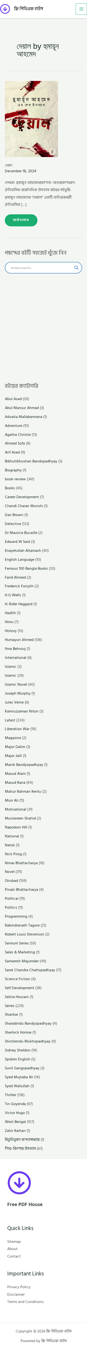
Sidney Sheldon (17, 1050)
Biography (13, 470)
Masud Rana (15, 782)
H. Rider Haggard (18, 604)
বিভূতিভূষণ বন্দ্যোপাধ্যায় (22, 1139)
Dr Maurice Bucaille (21, 533)
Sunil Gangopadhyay (22, 1068)
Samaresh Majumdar (22, 961)
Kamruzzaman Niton (21, 711)
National (12, 836)
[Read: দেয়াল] (31, 119)
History (11, 631)
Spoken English (17, 1059)
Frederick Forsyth (19, 586)
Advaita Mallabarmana (23, 417)
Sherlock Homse (18, 1032)
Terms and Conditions (25, 1302)
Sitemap (14, 1241)
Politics (11, 907)
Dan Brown (14, 515)
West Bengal (15, 1122)
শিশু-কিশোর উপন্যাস (20, 1148)
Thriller (10, 1095)
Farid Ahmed (15, 577)
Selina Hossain (17, 997)
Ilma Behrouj (15, 649)
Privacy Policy (18, 1287)
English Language (19, 559)
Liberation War (17, 729)
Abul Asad (13, 399)
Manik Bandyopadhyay (24, 765)
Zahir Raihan (15, 1131)
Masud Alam (15, 773)
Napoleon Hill (16, 827)
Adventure (13, 426)
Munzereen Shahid (20, 818)
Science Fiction (17, 979)
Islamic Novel (16, 684)
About (12, 1249)
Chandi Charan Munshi (24, 506)
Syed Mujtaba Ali (19, 1077)
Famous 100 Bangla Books (26, 568)
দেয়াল (8, 165)
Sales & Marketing (20, 952)
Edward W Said (17, 542)
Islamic (10, 666)
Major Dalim (15, 747)
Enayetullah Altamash (23, 550)
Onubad (11, 880)
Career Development (22, 497)
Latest (10, 720)
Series (9, 1006)
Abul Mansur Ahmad (22, 408)
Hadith (10, 613)
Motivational (15, 809)
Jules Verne (14, 702)
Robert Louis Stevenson (24, 934)
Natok (10, 845)
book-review (15, 479)
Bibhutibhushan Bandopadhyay (31, 461)
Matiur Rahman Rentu (23, 791)
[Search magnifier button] (76, 267)
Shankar (11, 1014)
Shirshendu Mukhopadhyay (28, 1041)
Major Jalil (13, 756)
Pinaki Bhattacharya (21, 889)
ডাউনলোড (21, 218)
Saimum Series (17, 943)
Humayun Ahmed (19, 640)
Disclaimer (16, 1294)
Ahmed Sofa (15, 443)
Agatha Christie (18, 434)
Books (10, 488)
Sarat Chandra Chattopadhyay (30, 970)
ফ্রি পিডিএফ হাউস (28, 8)
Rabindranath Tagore (22, 925)
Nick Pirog (13, 854)
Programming (16, 916)
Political (11, 898)
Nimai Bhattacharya (21, 863)
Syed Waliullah (17, 1086)
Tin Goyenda (15, 1104)
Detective (13, 524)
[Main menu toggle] (81, 9)
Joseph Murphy (17, 693)
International (15, 657)
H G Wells (13, 595)
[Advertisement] (43, 328)
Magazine (13, 738)
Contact (14, 1256)
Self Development (19, 988)
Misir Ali (11, 800)
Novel (9, 872)
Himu (9, 622)
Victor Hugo (15, 1113)
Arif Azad (12, 452)
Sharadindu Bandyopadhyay (28, 1023)
